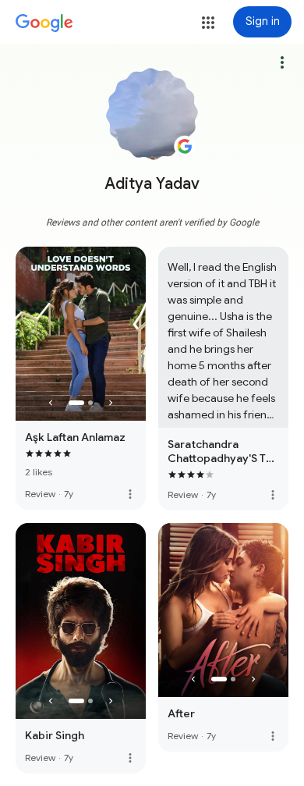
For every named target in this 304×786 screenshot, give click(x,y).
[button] (208, 22)
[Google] (44, 23)
